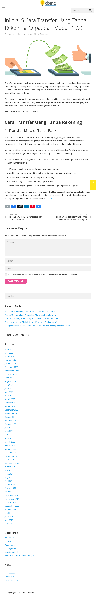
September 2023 (12, 377)
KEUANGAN (10, 545)
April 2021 (9, 481)
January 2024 (10, 363)
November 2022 (12, 413)
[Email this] (7, 206)
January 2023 (10, 406)
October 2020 (11, 502)
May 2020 (9, 520)
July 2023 (9, 385)
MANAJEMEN (10, 548)
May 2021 (9, 477)
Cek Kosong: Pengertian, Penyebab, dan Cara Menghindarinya (32, 318)
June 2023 (9, 388)
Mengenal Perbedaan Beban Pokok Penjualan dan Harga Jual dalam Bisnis (37, 325)
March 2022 (10, 442)
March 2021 (10, 484)
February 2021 (11, 488)
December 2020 (11, 495)
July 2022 (9, 427)
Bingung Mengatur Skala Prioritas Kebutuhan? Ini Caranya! (31, 322)
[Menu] (3, 9)
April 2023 (9, 395)
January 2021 (10, 491)
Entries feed (10, 573)
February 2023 (11, 402)
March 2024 (10, 356)
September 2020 (12, 506)
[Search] (90, 10)
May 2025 (9, 353)
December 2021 (11, 452)
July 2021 (9, 470)
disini (49, 198)
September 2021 (12, 463)
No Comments (42, 34)
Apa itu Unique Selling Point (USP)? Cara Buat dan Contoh (30, 311)
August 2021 (10, 466)
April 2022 (9, 438)
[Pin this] (32, 206)
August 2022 (10, 424)
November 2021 (12, 456)
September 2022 (12, 420)
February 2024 (11, 360)
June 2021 (9, 474)
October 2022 (11, 417)
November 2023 (12, 370)
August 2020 (10, 509)
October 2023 (11, 374)
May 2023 (9, 392)
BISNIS (8, 541)
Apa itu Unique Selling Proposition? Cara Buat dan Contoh (30, 315)
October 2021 (11, 459)
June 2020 (9, 516)
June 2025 (9, 349)
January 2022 (10, 449)
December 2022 (11, 410)
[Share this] (13, 206)
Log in (7, 569)
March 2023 (10, 399)
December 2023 (11, 367)
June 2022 (9, 431)
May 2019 (9, 523)
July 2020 (9, 513)
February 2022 (11, 445)
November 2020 (12, 499)
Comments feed (11, 576)
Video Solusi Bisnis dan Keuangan (19, 555)
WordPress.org (11, 580)
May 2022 (9, 434)
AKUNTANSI (10, 537)
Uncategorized (26, 34)
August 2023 (10, 381)
